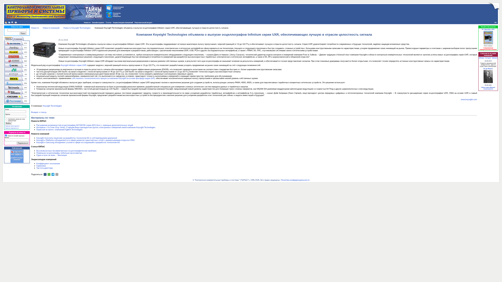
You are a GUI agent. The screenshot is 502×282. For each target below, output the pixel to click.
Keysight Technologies (52, 106)
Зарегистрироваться (12, 128)
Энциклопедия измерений (123, 23)
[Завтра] (494, 58)
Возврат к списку (39, 112)
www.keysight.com (469, 99)
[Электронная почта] (56, 174)
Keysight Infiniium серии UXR (73, 65)
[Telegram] (53, 174)
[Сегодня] (488, 58)
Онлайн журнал (98, 23)
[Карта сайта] (16, 22)
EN (496, 22)
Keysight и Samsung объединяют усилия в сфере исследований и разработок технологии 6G (78, 142)
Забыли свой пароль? (12, 126)
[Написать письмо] (9, 22)
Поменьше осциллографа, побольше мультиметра (59, 153)
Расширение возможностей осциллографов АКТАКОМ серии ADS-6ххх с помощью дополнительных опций (84, 125)
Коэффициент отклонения (48, 163)
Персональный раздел (143, 23)
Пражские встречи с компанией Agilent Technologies (59, 129)
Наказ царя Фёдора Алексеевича (488, 88)
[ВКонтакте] (45, 174)
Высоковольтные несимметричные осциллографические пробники (66, 151)
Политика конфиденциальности (295, 180)
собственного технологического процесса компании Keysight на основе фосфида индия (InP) (113, 78)
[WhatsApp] (49, 174)
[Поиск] (12, 22)
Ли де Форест (488, 68)
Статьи (108, 23)
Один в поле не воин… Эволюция (51, 155)
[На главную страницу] (6, 22)
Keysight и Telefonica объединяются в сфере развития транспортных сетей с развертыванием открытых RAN (85, 140)
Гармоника (41, 166)
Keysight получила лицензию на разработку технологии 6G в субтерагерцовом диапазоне (76, 138)
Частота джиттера (44, 168)
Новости (87, 23)
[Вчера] (481, 58)
